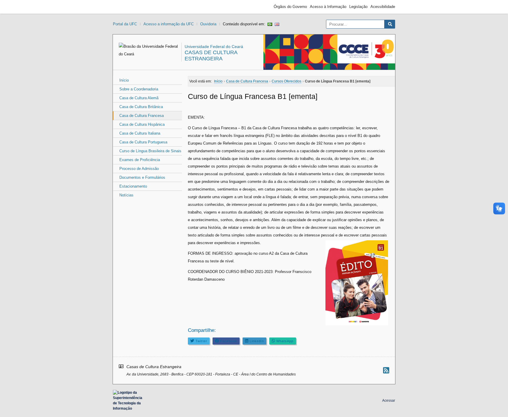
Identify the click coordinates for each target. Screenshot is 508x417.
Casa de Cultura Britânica (141, 107)
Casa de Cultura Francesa (141, 115)
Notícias (126, 195)
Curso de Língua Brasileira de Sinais (150, 151)
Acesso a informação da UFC (168, 24)
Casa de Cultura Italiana (139, 133)
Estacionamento (133, 186)
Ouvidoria (208, 24)
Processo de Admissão (139, 168)
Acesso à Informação (328, 6)
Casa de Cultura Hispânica (142, 124)
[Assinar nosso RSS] (386, 370)
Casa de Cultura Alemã (138, 98)
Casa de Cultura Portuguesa (143, 142)
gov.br (123, 7)
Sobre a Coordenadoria (138, 89)
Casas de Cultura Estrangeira (211, 55)
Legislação (358, 6)
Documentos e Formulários (142, 177)
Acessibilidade (382, 6)
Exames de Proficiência (139, 160)
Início (124, 80)
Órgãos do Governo (290, 6)
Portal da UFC (125, 24)
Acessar (388, 400)
